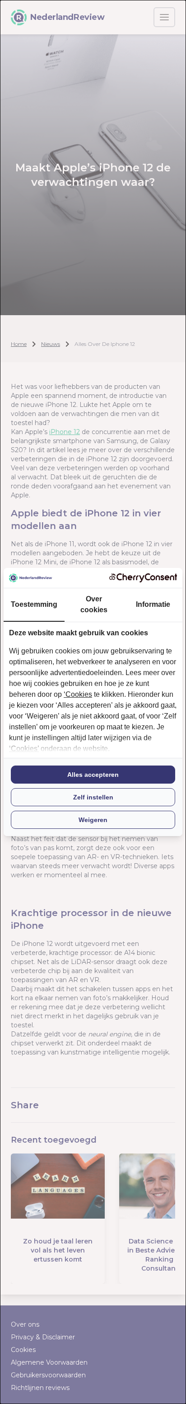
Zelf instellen (93, 797)
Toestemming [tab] (34, 604)
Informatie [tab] (153, 604)
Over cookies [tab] (93, 604)
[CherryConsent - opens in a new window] (143, 577)
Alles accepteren (93, 774)
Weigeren (93, 819)
